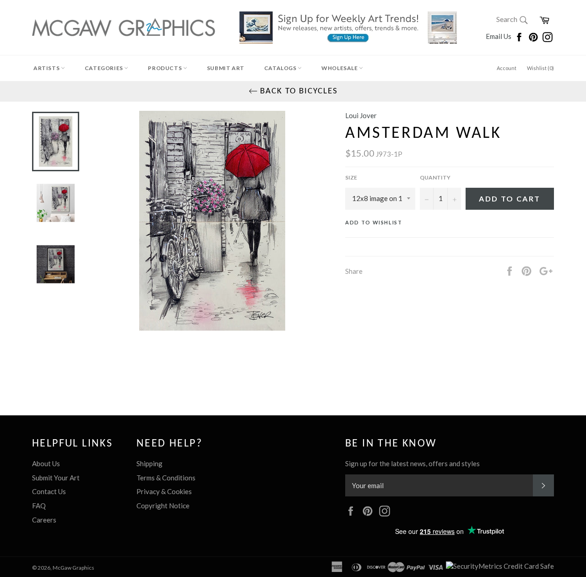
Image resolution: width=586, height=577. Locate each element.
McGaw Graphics (73, 567)
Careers (44, 520)
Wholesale (340, 68)
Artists (47, 68)
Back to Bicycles (298, 91)
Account (506, 68)
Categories (105, 68)
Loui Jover (361, 115)
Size (351, 177)
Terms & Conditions (165, 478)
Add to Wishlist (373, 222)
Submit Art (225, 68)
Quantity (435, 177)
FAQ (39, 505)
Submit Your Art (56, 478)
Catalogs (281, 68)
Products (165, 68)
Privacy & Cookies (164, 491)
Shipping (149, 463)
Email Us (499, 36)
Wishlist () (540, 68)
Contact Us (49, 491)
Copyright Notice (163, 505)
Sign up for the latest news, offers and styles (412, 463)
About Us (46, 463)
